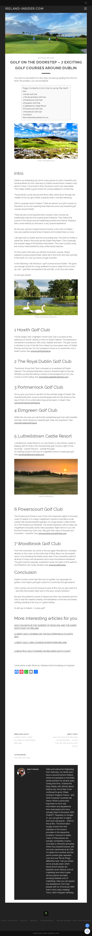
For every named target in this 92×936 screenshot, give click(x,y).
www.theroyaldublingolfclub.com (53, 377)
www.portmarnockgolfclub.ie (27, 403)
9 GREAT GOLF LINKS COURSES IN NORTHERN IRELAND (40, 642)
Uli (28, 772)
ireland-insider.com (24, 8)
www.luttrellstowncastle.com (31, 454)
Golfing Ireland (46, 58)
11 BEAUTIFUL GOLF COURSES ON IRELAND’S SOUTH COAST (42, 651)
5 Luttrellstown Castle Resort (34, 106)
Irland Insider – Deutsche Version (74, 921)
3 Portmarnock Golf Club (33, 100)
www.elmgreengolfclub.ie (25, 423)
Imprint (34, 921)
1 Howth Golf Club (30, 94)
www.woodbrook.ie (57, 565)
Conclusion (27, 115)
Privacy (24, 921)
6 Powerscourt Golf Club (33, 109)
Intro (24, 91)
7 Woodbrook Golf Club (32, 112)
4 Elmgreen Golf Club (31, 103)
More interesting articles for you (35, 117)
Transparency (47, 921)
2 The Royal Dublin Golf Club (34, 97)
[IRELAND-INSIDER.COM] (46, 915)
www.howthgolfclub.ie (41, 351)
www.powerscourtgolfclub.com (52, 533)
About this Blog (9, 921)
